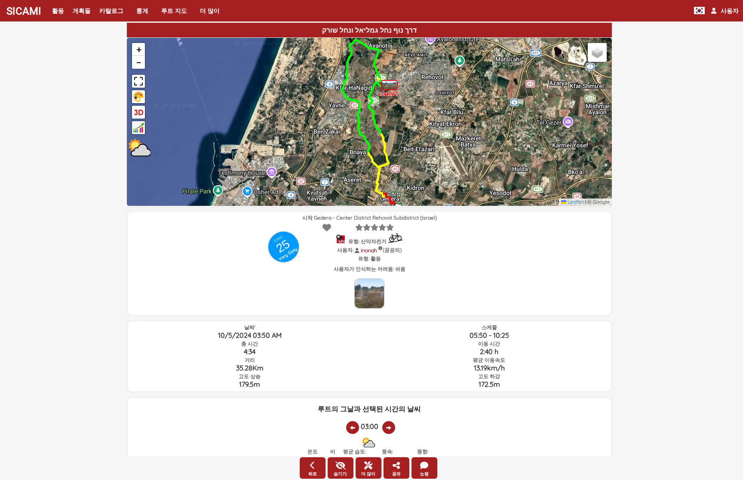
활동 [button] (58, 11)
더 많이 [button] (210, 11)
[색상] (138, 96)
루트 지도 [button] (174, 11)
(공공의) (392, 250)
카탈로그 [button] (111, 11)
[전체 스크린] (138, 81)
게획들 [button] (82, 11)
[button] (725, 10)
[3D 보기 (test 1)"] (138, 112)
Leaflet (575, 202)
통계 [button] (142, 11)
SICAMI (23, 11)
